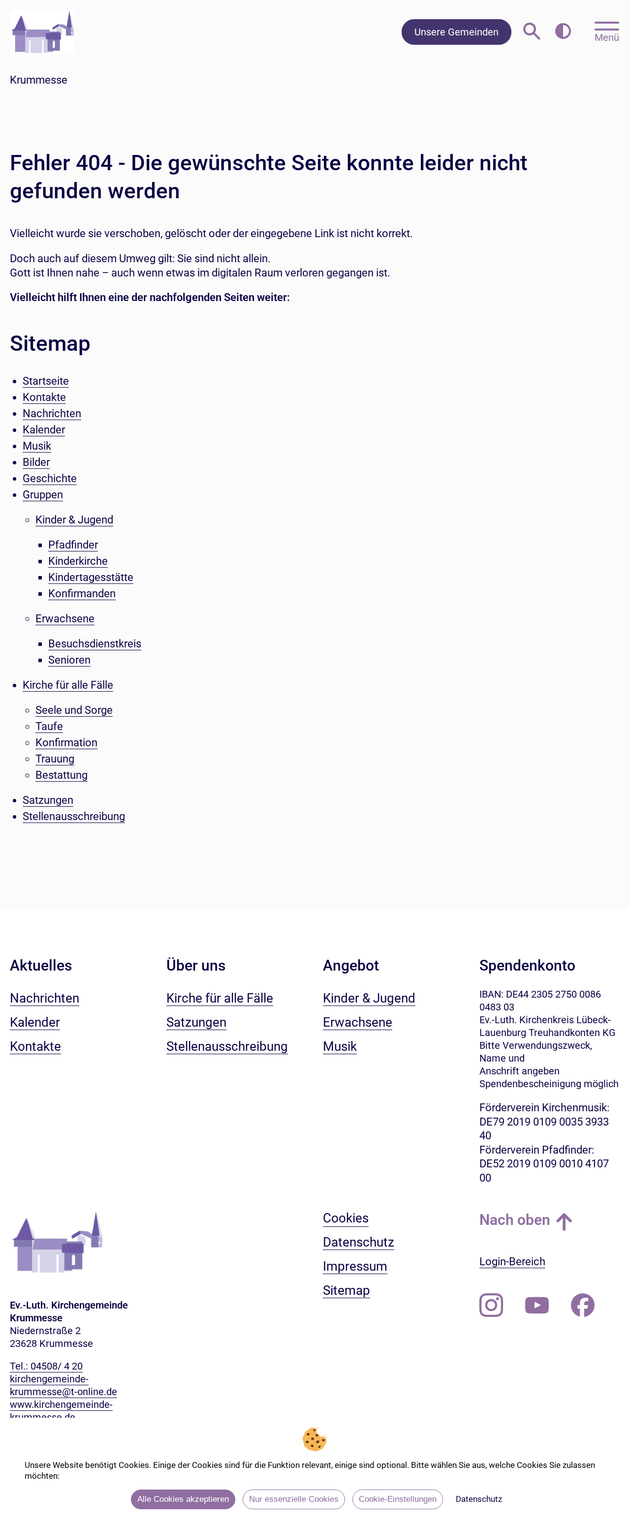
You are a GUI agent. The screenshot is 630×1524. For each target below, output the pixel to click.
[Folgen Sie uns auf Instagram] (491, 1305)
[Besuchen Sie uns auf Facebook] (583, 1305)
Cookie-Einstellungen (398, 1499)
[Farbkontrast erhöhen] (562, 31)
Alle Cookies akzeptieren (183, 1499)
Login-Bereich (512, 1261)
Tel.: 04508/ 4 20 (46, 1366)
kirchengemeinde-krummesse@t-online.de (63, 1385)
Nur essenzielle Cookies (294, 1499)
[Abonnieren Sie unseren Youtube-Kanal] (537, 1305)
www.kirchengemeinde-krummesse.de (61, 1411)
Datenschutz (479, 1499)
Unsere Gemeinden (456, 32)
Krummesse (38, 80)
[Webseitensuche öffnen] (531, 31)
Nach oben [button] (514, 1219)
